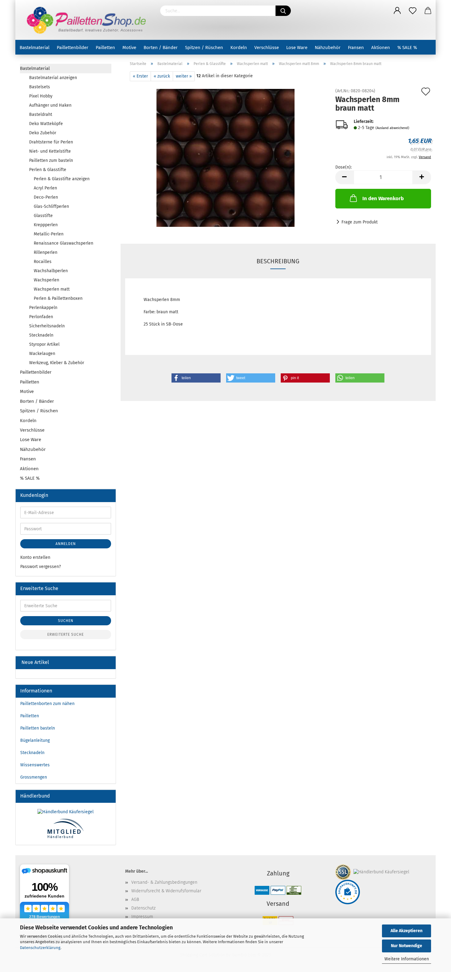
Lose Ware (296, 47)
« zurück (162, 76)
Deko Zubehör (42, 132)
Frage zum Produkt (359, 222)
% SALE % (407, 47)
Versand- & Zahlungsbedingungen (164, 882)
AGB (135, 899)
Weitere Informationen (406, 959)
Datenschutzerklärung (40, 947)
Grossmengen (33, 777)
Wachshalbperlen (51, 270)
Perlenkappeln (43, 307)
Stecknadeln (41, 335)
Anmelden (66, 544)
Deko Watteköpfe (46, 123)
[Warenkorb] (428, 10)
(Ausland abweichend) (392, 128)
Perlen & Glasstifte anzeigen (62, 178)
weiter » (184, 76)
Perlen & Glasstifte (47, 169)
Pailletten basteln (37, 728)
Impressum (142, 916)
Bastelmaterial (34, 47)
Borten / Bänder (161, 47)
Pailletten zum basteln (51, 160)
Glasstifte (43, 215)
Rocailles (43, 261)
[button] (196, 378)
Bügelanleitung (35, 740)
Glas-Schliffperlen (51, 206)
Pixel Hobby (40, 96)
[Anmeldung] (397, 10)
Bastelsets (39, 87)
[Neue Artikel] (108, 662)
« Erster (140, 76)
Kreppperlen (46, 224)
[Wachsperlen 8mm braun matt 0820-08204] (225, 157)
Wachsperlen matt (52, 289)
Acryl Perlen (45, 188)
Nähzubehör (328, 47)
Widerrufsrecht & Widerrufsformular (166, 891)
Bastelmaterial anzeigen (53, 77)
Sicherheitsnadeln (47, 326)
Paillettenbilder (72, 47)
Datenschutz (143, 908)
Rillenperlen (45, 252)
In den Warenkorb (383, 198)
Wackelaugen (42, 353)
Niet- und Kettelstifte (50, 151)
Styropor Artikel (44, 344)
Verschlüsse (266, 47)
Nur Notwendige (406, 945)
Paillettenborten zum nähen (47, 703)
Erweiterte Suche (65, 634)
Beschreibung (277, 261)
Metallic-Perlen (49, 234)
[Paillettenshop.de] (85, 20)
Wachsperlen (46, 280)
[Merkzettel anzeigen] (412, 10)
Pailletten (105, 47)
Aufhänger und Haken (50, 105)
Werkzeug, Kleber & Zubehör (56, 362)
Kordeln (238, 47)
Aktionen (380, 47)
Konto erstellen (35, 557)
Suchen (65, 621)
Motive (129, 47)
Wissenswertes (35, 765)
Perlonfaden (41, 316)
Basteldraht (40, 114)
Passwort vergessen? (40, 566)
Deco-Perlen (46, 197)
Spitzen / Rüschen (204, 47)
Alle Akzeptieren (406, 930)
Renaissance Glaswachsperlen (63, 243)
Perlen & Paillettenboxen (58, 298)
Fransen (356, 47)
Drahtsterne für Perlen (51, 142)
